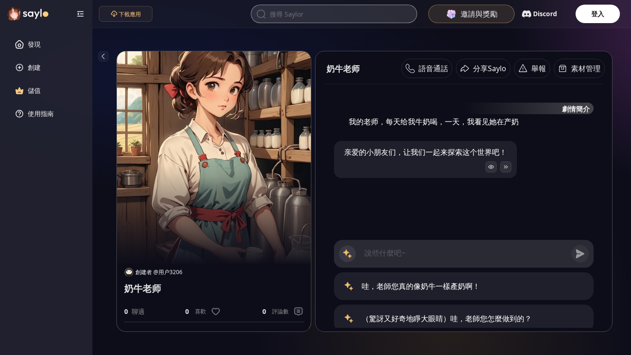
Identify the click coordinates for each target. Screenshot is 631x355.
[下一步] (505, 166)
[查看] (491, 166)
